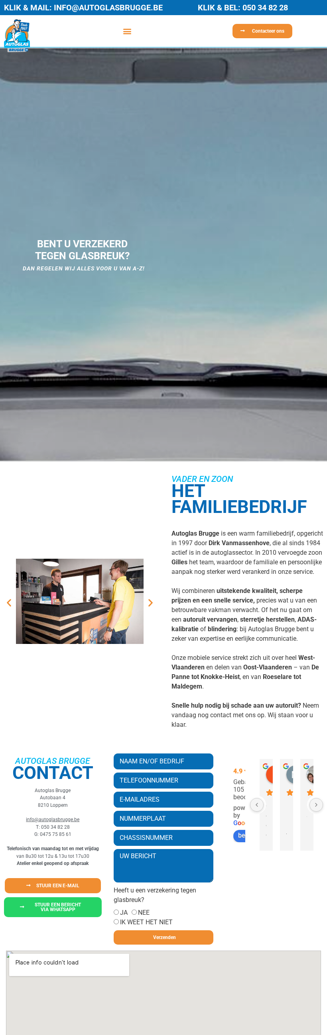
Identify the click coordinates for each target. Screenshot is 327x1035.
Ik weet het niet (146, 922)
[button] (127, 31)
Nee (144, 912)
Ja (124, 912)
